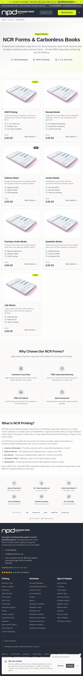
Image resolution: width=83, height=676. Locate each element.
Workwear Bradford (36, 625)
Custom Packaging (8, 631)
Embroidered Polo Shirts (38, 587)
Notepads (5, 621)
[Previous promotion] (2, 2)
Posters (4, 611)
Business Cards (7, 583)
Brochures (5, 590)
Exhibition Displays (8, 607)
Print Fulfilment (7, 628)
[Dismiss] (80, 654)
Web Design (37, 654)
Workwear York (34, 611)
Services (11, 20)
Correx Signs (61, 590)
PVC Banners (6, 597)
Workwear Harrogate (36, 604)
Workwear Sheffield (36, 614)
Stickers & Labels (8, 614)
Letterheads (6, 604)
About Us (5, 654)
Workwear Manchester (37, 618)
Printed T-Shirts (35, 590)
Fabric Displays (62, 618)
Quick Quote (67, 12)
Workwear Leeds (35, 607)
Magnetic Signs (62, 604)
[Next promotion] (81, 2)
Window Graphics (63, 600)
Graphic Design (49, 654)
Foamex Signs (62, 593)
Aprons (32, 600)
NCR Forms (6, 600)
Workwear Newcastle (37, 621)
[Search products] (50, 12)
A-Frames (60, 587)
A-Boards (60, 611)
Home (4, 20)
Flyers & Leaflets (7, 587)
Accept (70, 666)
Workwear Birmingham (37, 628)
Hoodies (32, 597)
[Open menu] (79, 12)
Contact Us (26, 654)
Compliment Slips (8, 618)
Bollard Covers (62, 607)
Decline (60, 666)
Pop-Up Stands (62, 614)
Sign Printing (61, 583)
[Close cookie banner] (77, 665)
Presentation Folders (9, 625)
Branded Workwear (36, 583)
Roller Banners (7, 593)
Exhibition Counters (64, 621)
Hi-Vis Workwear (35, 593)
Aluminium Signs (63, 597)
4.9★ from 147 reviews (21, 572)
